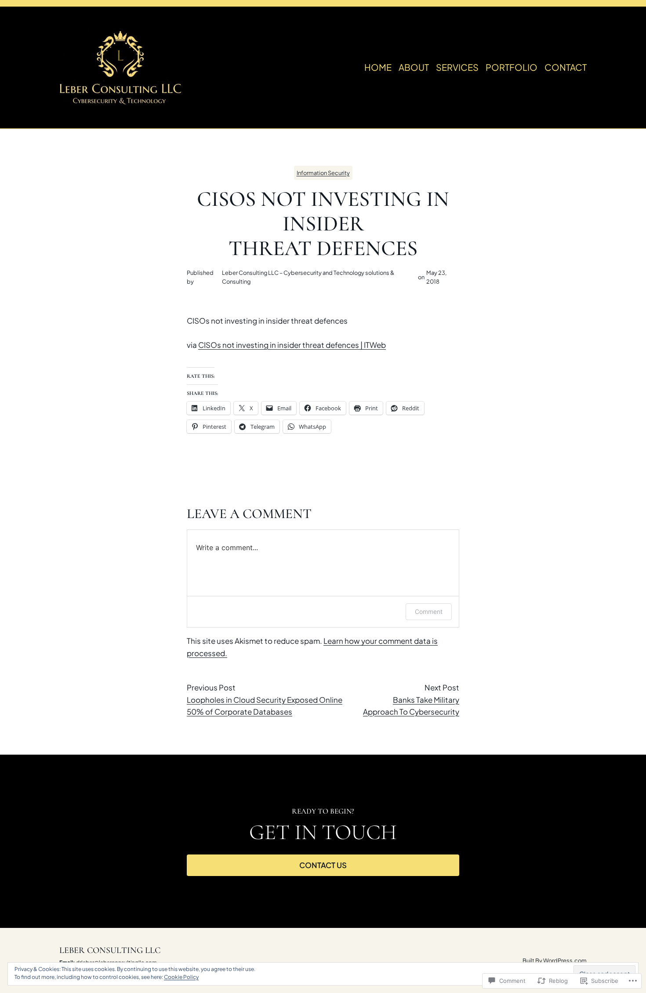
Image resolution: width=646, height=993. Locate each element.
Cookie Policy (181, 977)
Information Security (323, 172)
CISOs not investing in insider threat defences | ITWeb (292, 345)
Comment (429, 611)
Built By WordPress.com (555, 960)
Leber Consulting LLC (109, 950)
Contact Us (323, 865)
